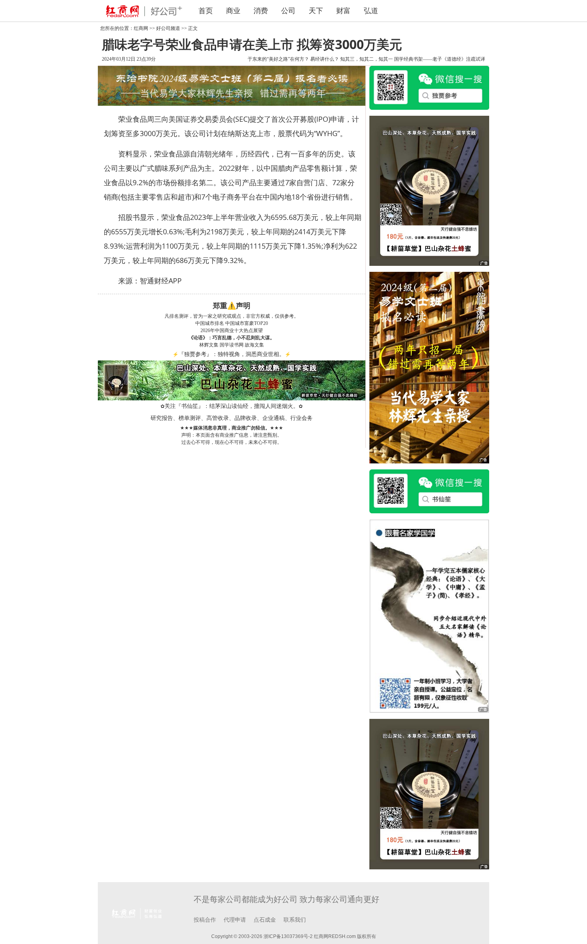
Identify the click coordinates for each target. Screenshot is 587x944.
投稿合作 (205, 920)
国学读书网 (232, 345)
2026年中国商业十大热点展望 (231, 330)
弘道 (371, 11)
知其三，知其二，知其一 (366, 59)
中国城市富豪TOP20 (246, 323)
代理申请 (235, 920)
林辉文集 (208, 345)
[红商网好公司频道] (142, 11)
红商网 (141, 28)
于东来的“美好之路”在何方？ (278, 59)
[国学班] (429, 615)
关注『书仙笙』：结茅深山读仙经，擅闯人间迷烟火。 (232, 406)
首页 (205, 11)
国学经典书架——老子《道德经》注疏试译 (439, 59)
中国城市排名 (209, 323)
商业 (233, 11)
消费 (261, 11)
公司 (288, 11)
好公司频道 (168, 28)
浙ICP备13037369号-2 (288, 936)
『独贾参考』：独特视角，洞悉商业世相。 (231, 354)
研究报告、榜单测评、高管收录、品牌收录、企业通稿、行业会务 (232, 418)
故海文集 (254, 345)
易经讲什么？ (324, 59)
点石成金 (265, 920)
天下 (316, 11)
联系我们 (295, 920)
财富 (343, 11)
